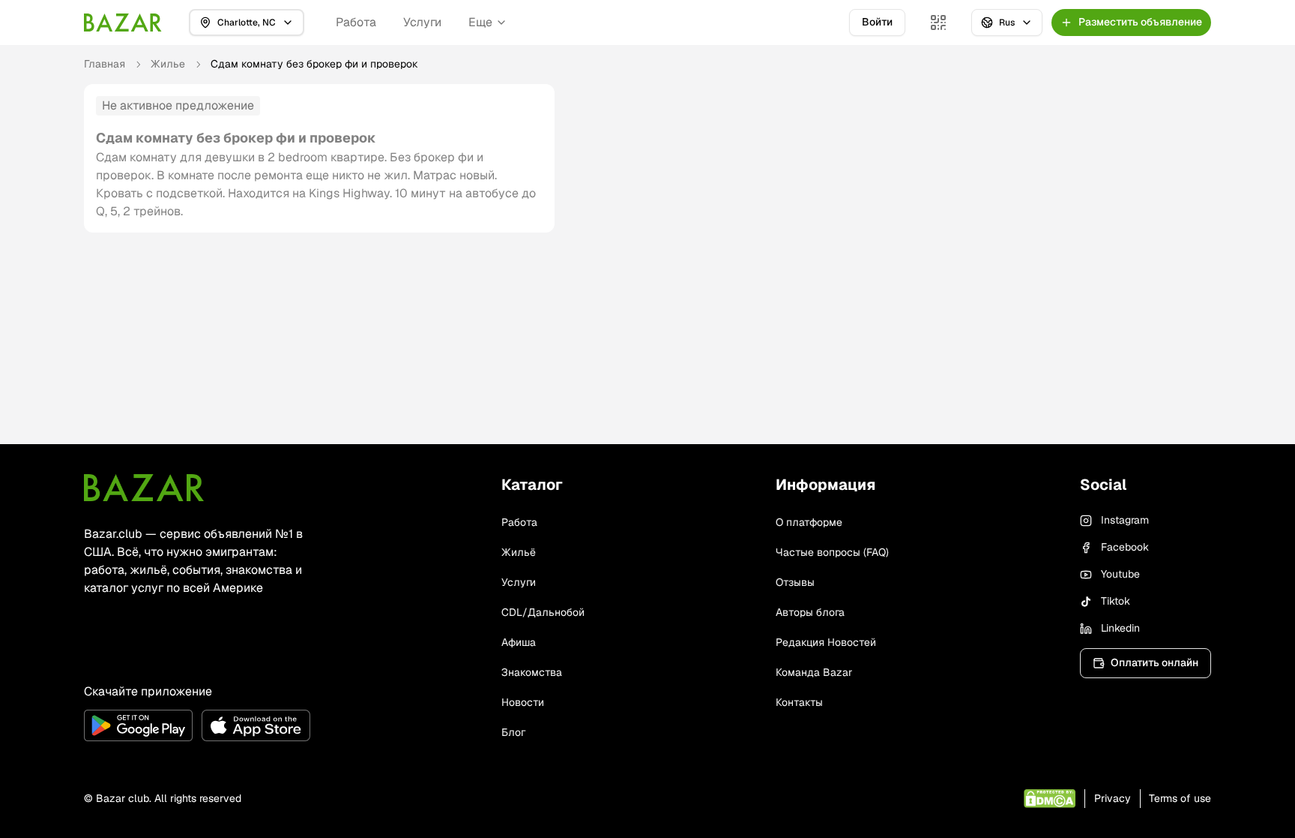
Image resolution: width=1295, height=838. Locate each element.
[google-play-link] (138, 725)
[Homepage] (123, 23)
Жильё (518, 552)
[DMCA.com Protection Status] (1049, 798)
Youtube (1120, 574)
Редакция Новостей (826, 642)
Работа (356, 22)
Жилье (168, 64)
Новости (522, 702)
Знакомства (531, 672)
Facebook (1125, 547)
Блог (513, 732)
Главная (104, 64)
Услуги (422, 22)
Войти (877, 22)
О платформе (809, 522)
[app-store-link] (256, 725)
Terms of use (1180, 798)
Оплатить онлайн (1154, 662)
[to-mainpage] (144, 487)
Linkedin (1120, 628)
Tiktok (1115, 601)
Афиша (518, 642)
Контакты (799, 702)
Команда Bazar (814, 672)
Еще (480, 22)
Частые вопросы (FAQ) (832, 552)
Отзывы (795, 582)
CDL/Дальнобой (543, 612)
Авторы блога (810, 612)
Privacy (1112, 798)
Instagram (1125, 520)
